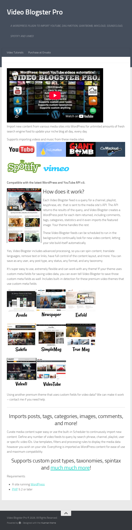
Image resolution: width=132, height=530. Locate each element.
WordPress (38, 484)
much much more (70, 468)
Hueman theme (48, 523)
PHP (15, 489)
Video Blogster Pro (35, 12)
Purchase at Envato (39, 52)
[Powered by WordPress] (20, 523)
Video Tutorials (15, 52)
